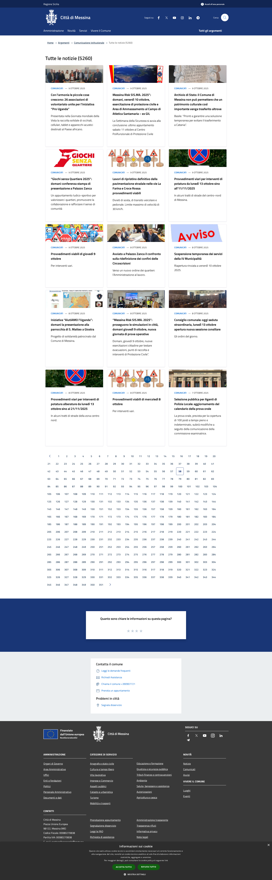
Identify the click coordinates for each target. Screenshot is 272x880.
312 (110, 569)
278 (162, 554)
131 (101, 501)
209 (84, 532)
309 (84, 569)
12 (148, 456)
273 (118, 554)
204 (214, 524)
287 (66, 562)
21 (49, 464)
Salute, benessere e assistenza (153, 786)
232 (110, 539)
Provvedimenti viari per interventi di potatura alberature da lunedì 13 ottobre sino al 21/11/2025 (75, 404)
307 (66, 569)
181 (188, 517)
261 (188, 547)
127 (66, 501)
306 (58, 569)
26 (89, 464)
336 (144, 577)
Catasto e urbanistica (101, 792)
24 (73, 464)
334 (127, 577)
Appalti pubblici (98, 786)
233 (118, 539)
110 (92, 494)
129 (84, 501)
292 (110, 562)
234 (127, 539)
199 (170, 524)
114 (127, 494)
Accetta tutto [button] (124, 867)
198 (162, 524)
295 (136, 562)
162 (196, 509)
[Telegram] (197, 17)
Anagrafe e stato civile (102, 763)
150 (92, 509)
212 (110, 532)
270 (92, 554)
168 (75, 517)
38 (188, 464)
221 (188, 532)
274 (127, 554)
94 (130, 486)
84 (49, 486)
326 (58, 577)
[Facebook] (157, 17)
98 (163, 486)
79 (179, 479)
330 (92, 577)
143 (205, 501)
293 (118, 562)
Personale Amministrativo (57, 792)
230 (92, 539)
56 (163, 471)
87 (73, 486)
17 (189, 456)
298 (162, 562)
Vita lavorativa (98, 775)
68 (89, 479)
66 (73, 479)
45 (73, 471)
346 (58, 585)
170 (92, 517)
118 (162, 494)
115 (136, 494)
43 (57, 471)
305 (49, 569)
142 (196, 501)
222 (196, 532)
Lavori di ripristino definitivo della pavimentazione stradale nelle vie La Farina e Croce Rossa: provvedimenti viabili (137, 185)
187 (66, 524)
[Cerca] (225, 17)
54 (147, 471)
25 (81, 464)
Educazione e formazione (150, 763)
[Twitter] (165, 17)
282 (196, 554)
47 (89, 471)
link (166, 860)
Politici (47, 786)
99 (171, 486)
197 (153, 524)
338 (162, 577)
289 (84, 562)
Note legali (142, 837)
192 (110, 524)
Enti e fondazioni (52, 781)
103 (206, 486)
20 (214, 456)
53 (139, 471)
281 (188, 554)
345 (49, 585)
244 (214, 539)
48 (98, 471)
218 (162, 532)
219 (170, 532)
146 (58, 509)
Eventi (186, 796)
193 (118, 524)
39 (196, 464)
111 (101, 494)
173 (118, 517)
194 (127, 524)
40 (204, 464)
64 (57, 479)
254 (127, 547)
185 (49, 524)
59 (188, 471)
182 (196, 517)
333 (118, 577)
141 (188, 501)
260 (179, 547)
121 (188, 494)
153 (118, 509)
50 (114, 471)
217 (153, 532)
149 (84, 509)
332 (110, 577)
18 (197, 456)
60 (196, 471)
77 (163, 479)
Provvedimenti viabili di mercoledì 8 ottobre (137, 401)
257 (153, 547)
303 (205, 562)
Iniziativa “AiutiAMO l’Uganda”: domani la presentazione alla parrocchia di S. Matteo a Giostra (72, 324)
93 (122, 486)
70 (106, 479)
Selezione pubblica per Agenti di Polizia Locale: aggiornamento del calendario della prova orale (196, 404)
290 (92, 562)
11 (140, 456)
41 (212, 464)
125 (49, 501)
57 (171, 471)
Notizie (187, 763)
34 (155, 464)
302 (196, 562)
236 (144, 539)
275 (136, 554)
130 (92, 501)
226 (58, 539)
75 (147, 479)
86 (65, 486)
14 (165, 456)
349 (84, 585)
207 (66, 532)
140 (179, 501)
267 (66, 554)
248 (75, 547)
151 (101, 509)
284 (214, 554)
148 (75, 509)
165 (49, 517)
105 (49, 494)
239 (170, 539)
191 (101, 524)
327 (66, 577)
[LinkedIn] (189, 17)
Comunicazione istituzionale (89, 43)
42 (49, 471)
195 (136, 524)
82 (204, 479)
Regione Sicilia (51, 4)
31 (130, 464)
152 (110, 509)
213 (118, 532)
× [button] (268, 845)
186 (58, 524)
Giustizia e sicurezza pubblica (152, 769)
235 (136, 539)
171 (101, 517)
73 (130, 479)
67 (81, 479)
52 (130, 471)
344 (214, 577)
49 (106, 471)
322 (196, 569)
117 (153, 494)
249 (84, 547)
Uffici (46, 775)
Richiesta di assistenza (102, 837)
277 (153, 554)
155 (136, 509)
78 (171, 479)
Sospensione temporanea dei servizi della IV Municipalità (198, 256)
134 (127, 501)
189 (84, 524)
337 (153, 577)
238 (162, 539)
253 (118, 547)
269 (84, 554)
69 (98, 479)
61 (204, 471)
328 (75, 577)
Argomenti (63, 43)
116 (144, 494)
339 (170, 577)
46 (81, 471)
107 (66, 494)
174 (127, 517)
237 (153, 539)
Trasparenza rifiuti (146, 826)
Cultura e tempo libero (102, 769)
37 (179, 464)
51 (122, 471)
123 (205, 494)
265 (49, 554)
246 (58, 547)
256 (144, 547)
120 (179, 494)
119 (170, 494)
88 (81, 486)
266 (58, 554)
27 (98, 464)
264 (214, 547)
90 (98, 486)
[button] (136, 874)
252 (110, 547)
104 (215, 486)
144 (214, 501)
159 (170, 509)
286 (58, 562)
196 (144, 524)
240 (179, 539)
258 (162, 547)
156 (144, 509)
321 (188, 569)
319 (170, 569)
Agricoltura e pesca (147, 797)
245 (49, 547)
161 (188, 509)
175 (136, 517)
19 (205, 456)
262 (196, 547)
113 (118, 494)
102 (197, 486)
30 (122, 464)
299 (170, 562)
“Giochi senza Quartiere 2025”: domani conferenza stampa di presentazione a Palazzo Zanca (71, 183)
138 (162, 501)
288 (75, 562)
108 (75, 494)
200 (179, 524)
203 (205, 524)
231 (101, 539)
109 (84, 494)
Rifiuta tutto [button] (148, 867)
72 (122, 479)
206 (58, 532)
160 (179, 509)
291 (101, 562)
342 (196, 577)
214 (127, 532)
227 (66, 539)
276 (144, 554)
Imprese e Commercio (101, 781)
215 (136, 532)
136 (144, 501)
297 (153, 562)
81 (196, 479)
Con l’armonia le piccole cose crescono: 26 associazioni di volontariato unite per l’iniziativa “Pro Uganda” (72, 101)
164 (214, 509)
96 (147, 486)
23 (65, 464)
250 (92, 547)
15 (173, 456)
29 (114, 464)
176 (144, 517)
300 (179, 562)
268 (75, 554)
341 (188, 577)
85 (57, 486)
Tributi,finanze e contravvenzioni (154, 775)
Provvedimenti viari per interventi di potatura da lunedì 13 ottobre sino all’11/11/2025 (198, 183)
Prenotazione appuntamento (105, 820)
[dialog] (136, 861)
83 (212, 479)
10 (132, 456)
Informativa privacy (147, 831)
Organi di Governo (53, 763)
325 (49, 577)
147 (66, 509)
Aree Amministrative (54, 769)
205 (49, 532)
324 (214, 569)
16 (181, 456)
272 (110, 554)
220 (179, 532)
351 (101, 585)
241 (188, 539)
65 (65, 479)
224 (214, 532)
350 (92, 585)
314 (127, 569)
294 (127, 562)
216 (144, 532)
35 (163, 464)
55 (155, 471)
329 (84, 577)
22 (57, 464)
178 (162, 517)
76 (155, 479)
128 (75, 501)
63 (49, 479)
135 (136, 501)
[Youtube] (173, 17)
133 (118, 501)
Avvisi (186, 775)
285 (49, 562)
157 (153, 509)
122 (196, 494)
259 (170, 547)
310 (92, 569)
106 (58, 494)
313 (118, 569)
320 (179, 569)
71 (114, 479)
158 (162, 509)
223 (205, 532)
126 (58, 501)
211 (101, 532)
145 (49, 509)
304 (214, 562)
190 (92, 524)
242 (196, 539)
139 (170, 501)
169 (84, 517)
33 (147, 464)
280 (179, 554)
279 (170, 554)
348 (75, 585)
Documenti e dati (52, 798)
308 (75, 569)
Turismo (94, 798)
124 (214, 494)
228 (75, 539)
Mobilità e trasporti (100, 803)
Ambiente (142, 780)
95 (139, 486)
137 (153, 501)
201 (188, 524)
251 (101, 547)
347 (66, 585)
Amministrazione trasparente (152, 820)
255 (136, 547)
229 (84, 539)
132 (110, 501)
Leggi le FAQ (96, 831)
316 (144, 569)
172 (110, 517)
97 (155, 486)
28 (106, 464)
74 (139, 479)
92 (114, 486)
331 (101, 577)
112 (110, 494)
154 (127, 509)
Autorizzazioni (144, 792)
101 (189, 486)
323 (205, 569)
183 (205, 517)
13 (156, 456)
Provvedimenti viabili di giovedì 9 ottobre (73, 256)
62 (212, 471)
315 (136, 569)
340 (179, 577)
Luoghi (186, 790)
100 (180, 486)
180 (179, 517)
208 (75, 532)
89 (89, 486)
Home (50, 43)
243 (205, 539)
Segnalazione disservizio (103, 826)
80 (188, 479)
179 (170, 517)
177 (153, 517)
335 (136, 577)
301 (188, 562)
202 (196, 524)
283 (205, 554)
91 (106, 486)
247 (66, 547)
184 (214, 517)
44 (65, 471)
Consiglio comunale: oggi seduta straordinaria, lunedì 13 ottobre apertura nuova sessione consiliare (197, 324)
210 (92, 532)
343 (205, 577)
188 (75, 524)
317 (153, 569)
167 (66, 517)
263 (205, 547)
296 (144, 562)
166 (58, 517)
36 (171, 464)
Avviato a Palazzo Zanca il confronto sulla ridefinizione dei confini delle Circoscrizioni (137, 258)
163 (205, 509)
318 (162, 569)
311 (101, 569)
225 (49, 539)
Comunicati (57, 88)
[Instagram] (181, 17)
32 (139, 464)
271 (101, 554)
